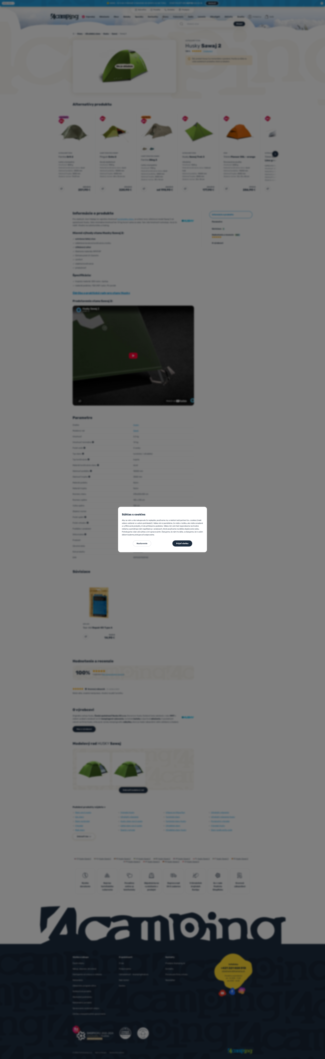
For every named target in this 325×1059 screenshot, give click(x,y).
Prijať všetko (182, 543)
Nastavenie (142, 543)
